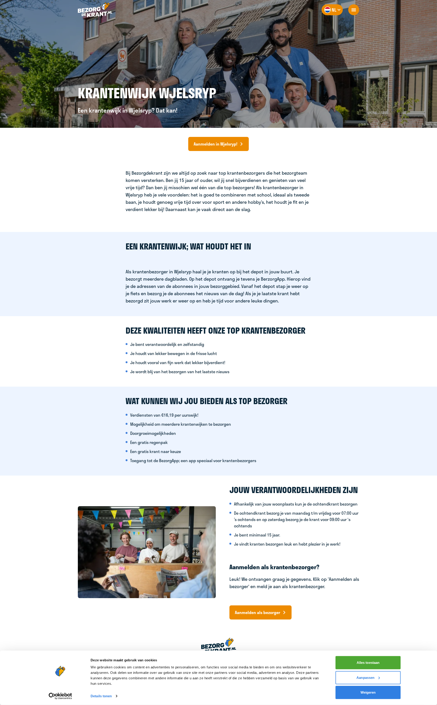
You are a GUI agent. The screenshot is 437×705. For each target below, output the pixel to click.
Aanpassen (365, 677)
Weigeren (368, 692)
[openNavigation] (353, 9)
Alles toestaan (368, 663)
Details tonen (101, 696)
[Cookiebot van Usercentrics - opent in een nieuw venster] (60, 696)
